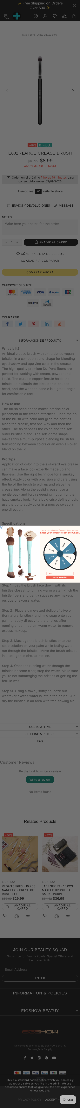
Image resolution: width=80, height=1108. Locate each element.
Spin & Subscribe (60, 577)
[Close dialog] (1, 527)
